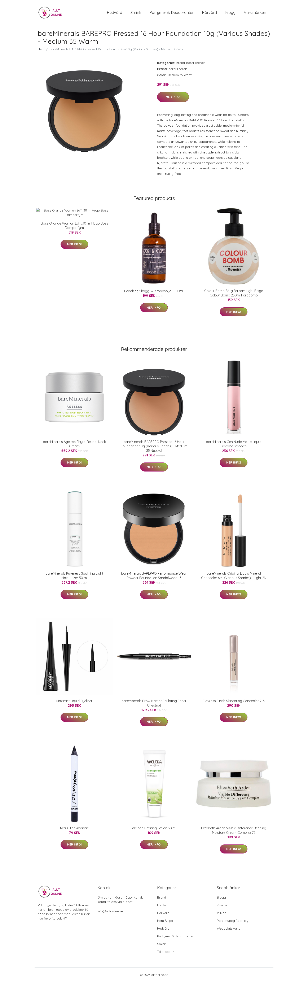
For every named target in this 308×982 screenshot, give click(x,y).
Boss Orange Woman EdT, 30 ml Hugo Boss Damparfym (74, 225)
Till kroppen (165, 952)
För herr (163, 905)
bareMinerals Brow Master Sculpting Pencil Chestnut (154, 703)
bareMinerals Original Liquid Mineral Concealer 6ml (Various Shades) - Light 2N (233, 575)
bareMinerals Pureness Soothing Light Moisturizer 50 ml (74, 575)
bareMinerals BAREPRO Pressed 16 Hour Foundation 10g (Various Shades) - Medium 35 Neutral (154, 446)
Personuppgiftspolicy (232, 921)
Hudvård (114, 12)
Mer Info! (173, 97)
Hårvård (209, 12)
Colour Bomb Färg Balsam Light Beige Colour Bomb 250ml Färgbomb (233, 293)
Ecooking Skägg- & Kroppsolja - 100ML (154, 291)
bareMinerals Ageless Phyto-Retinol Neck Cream (74, 444)
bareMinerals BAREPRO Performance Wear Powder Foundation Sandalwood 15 (154, 575)
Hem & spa (165, 921)
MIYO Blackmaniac (74, 828)
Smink (136, 12)
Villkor (221, 913)
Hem (41, 49)
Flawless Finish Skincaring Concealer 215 (234, 701)
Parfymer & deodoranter (172, 12)
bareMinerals (195, 63)
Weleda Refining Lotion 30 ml (154, 828)
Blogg (230, 12)
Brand (180, 63)
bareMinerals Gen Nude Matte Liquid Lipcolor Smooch (233, 444)
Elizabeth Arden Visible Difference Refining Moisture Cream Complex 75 (233, 830)
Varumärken (255, 12)
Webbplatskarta (228, 928)
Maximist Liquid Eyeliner (74, 701)
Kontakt (222, 905)
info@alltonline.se (110, 911)
